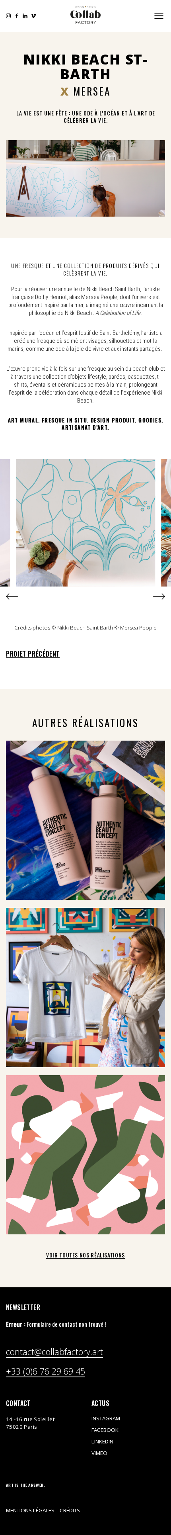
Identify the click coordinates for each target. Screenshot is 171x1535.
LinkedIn (25, 16)
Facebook (16, 16)
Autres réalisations (85, 722)
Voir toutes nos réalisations (85, 1255)
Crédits (70, 1510)
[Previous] (12, 596)
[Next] (159, 596)
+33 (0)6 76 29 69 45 (45, 1372)
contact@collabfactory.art (54, 1352)
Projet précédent (33, 654)
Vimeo (33, 16)
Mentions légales (30, 1510)
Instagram (8, 16)
